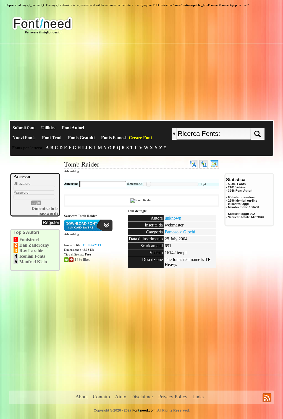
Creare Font (140, 137)
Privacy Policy (172, 396)
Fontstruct (29, 239)
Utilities (48, 127)
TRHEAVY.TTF (93, 245)
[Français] (230, 123)
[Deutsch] (232, 123)
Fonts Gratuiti (81, 137)
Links (198, 396)
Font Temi (51, 137)
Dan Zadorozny (34, 245)
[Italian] (234, 123)
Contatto (101, 396)
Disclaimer (142, 396)
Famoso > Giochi (180, 232)
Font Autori (73, 127)
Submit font (23, 127)
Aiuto (120, 396)
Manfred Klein (33, 261)
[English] (229, 123)
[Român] (233, 123)
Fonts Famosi (113, 137)
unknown (173, 218)
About (81, 396)
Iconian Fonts (32, 256)
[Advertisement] (141, 78)
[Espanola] (236, 123)
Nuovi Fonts (23, 137)
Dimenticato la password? (45, 211)
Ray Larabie (31, 250)
